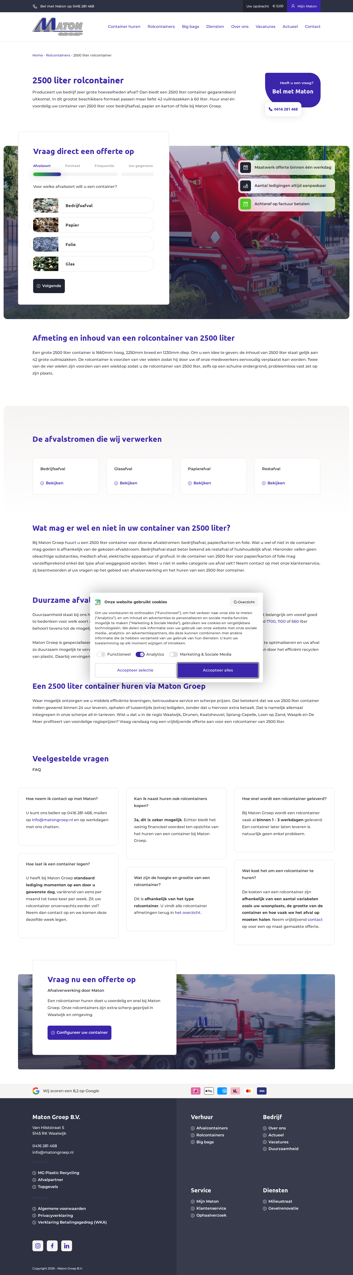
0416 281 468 (44, 1146)
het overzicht (188, 912)
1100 (282, 621)
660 (295, 621)
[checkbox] (113, 654)
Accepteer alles (218, 670)
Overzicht (246, 602)
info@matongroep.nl (52, 820)
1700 (271, 621)
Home (37, 55)
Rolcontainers (58, 55)
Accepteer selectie (135, 670)
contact (315, 919)
